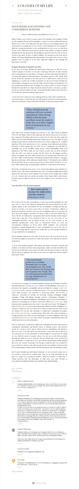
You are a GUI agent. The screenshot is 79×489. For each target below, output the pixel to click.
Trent (19, 460)
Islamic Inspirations (24, 381)
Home (20, 13)
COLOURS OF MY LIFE (35, 5)
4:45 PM (20, 443)
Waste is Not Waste (56, 302)
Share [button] (13, 368)
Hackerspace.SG (27, 318)
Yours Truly (28, 13)
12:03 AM (20, 454)
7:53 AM (20, 423)
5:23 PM (20, 467)
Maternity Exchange (23, 313)
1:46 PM (20, 390)
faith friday (19, 371)
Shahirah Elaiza (22, 429)
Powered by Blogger (41, 483)
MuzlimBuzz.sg (53, 34)
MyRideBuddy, (20, 306)
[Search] (66, 5)
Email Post (19, 368)
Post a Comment (17, 471)
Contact (37, 13)
